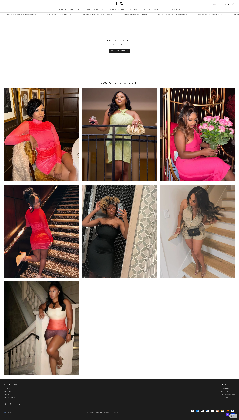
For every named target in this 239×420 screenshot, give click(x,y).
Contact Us (7, 391)
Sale (156, 10)
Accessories (146, 10)
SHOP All (62, 10)
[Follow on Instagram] (10, 404)
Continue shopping (119, 51)
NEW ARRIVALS (75, 10)
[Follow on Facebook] (5, 404)
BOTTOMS (165, 10)
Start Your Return (9, 398)
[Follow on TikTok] (20, 404)
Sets (104, 10)
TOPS (96, 10)
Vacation (176, 10)
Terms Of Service (224, 391)
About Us (7, 388)
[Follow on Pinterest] (15, 404)
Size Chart (7, 395)
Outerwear (132, 10)
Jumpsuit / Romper (116, 10)
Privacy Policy (224, 398)
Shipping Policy (224, 388)
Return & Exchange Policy (227, 395)
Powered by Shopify (111, 412)
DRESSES (87, 10)
